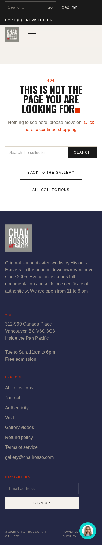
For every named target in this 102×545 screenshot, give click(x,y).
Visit (9, 417)
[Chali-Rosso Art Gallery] (12, 35)
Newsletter (39, 20)
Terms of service (21, 447)
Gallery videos (19, 427)
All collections (51, 190)
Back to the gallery (51, 173)
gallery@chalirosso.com (29, 457)
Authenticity (17, 407)
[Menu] (32, 36)
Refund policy (19, 437)
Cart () (13, 20)
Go (50, 7)
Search (82, 152)
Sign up (41, 503)
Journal (12, 397)
